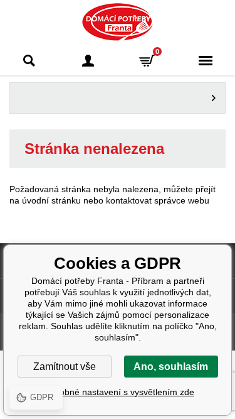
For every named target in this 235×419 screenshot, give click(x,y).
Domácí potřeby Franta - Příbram (117, 22)
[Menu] (205, 60)
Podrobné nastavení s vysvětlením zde (117, 392)
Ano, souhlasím (170, 366)
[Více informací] (117, 98)
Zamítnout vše (64, 366)
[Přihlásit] (88, 60)
